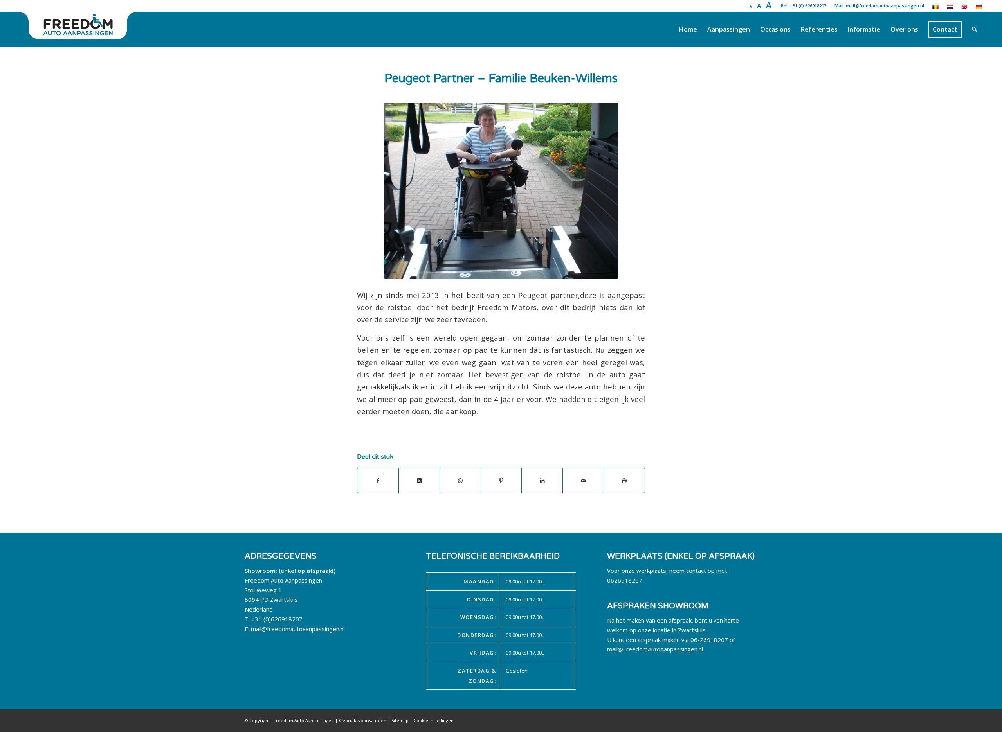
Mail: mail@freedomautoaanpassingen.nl (879, 6)
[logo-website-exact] (78, 29)
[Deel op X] (419, 480)
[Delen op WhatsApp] (460, 480)
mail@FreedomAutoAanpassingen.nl (655, 649)
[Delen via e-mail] (583, 480)
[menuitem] (688, 29)
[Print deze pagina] (624, 480)
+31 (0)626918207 (277, 619)
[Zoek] (974, 29)
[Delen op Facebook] (377, 480)
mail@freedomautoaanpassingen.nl (298, 629)
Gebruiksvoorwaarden (362, 720)
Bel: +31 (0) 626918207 (803, 6)
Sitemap (400, 720)
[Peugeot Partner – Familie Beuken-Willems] (501, 191)
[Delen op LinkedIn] (542, 480)
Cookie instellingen (434, 720)
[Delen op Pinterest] (501, 480)
